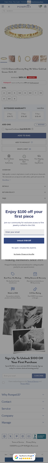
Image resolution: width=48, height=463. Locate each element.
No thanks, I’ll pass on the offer (24, 254)
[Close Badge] (35, 454)
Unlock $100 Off (24, 240)
